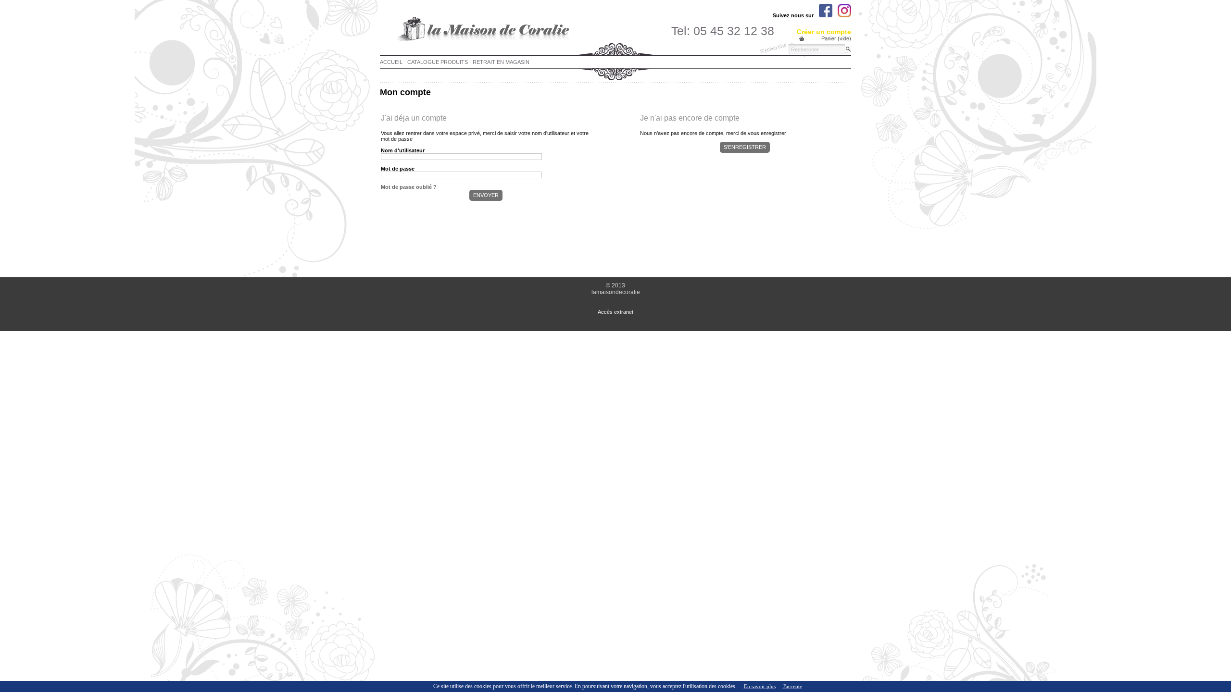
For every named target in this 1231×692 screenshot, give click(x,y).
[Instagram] (844, 10)
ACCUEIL (391, 62)
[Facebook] (825, 10)
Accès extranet (615, 312)
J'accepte (792, 686)
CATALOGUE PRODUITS (437, 62)
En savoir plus (760, 686)
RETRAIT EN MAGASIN (501, 62)
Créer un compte (824, 32)
